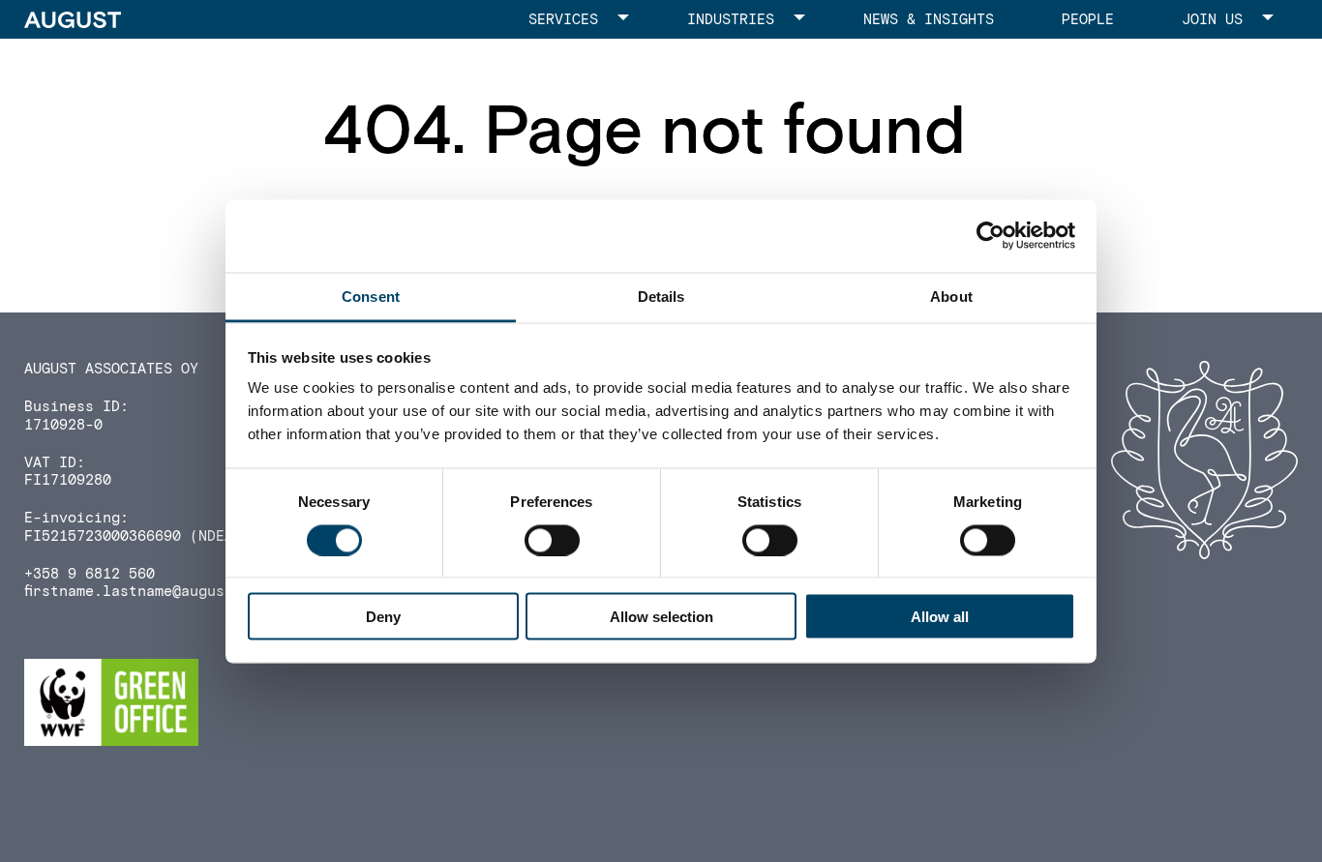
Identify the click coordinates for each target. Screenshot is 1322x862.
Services (563, 20)
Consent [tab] (371, 295)
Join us (1212, 20)
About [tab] (951, 295)
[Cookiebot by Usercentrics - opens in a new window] (990, 236)
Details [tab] (661, 295)
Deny (383, 617)
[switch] (552, 539)
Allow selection (661, 617)
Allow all (940, 617)
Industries (730, 20)
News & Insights (928, 20)
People (1088, 20)
